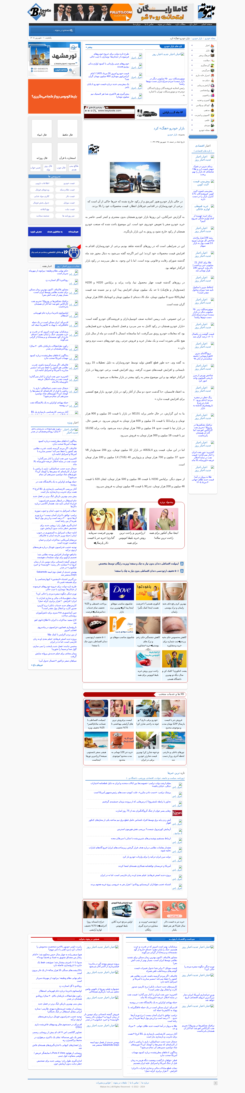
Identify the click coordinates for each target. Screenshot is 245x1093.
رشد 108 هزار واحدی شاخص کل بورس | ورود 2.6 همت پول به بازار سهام (203, 241)
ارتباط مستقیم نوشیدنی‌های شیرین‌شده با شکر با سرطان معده (141, 838)
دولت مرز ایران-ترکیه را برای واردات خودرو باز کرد (147, 856)
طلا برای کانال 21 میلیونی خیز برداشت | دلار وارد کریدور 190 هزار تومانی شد (203, 266)
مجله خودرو (210, 38)
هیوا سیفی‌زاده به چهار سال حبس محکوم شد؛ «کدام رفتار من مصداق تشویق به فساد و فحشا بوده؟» (57, 956)
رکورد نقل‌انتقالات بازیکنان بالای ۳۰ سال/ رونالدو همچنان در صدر (49, 347)
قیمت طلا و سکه (67, 190)
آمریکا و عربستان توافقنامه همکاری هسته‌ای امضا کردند (144, 866)
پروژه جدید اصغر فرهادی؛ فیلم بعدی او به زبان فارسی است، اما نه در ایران (135, 875)
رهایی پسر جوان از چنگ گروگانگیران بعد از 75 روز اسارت (143, 810)
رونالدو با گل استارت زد (57, 280)
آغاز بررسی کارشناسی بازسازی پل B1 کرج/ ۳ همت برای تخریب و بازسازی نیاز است (55, 490)
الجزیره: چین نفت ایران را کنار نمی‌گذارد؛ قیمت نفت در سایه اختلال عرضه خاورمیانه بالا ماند (203, 456)
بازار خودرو (197, 38)
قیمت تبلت (69, 209)
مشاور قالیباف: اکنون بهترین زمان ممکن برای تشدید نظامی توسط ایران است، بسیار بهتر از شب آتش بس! (48, 292)
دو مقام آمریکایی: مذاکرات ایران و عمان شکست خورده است (58, 541)
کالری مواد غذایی (41, 196)
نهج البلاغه (44, 209)
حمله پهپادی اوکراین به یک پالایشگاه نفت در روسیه (153, 1002)
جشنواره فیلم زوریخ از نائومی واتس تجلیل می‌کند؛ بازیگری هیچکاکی (102, 990)
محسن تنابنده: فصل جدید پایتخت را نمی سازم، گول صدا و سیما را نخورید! (55, 647)
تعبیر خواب (35, 167)
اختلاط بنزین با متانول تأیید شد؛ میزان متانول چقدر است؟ (202, 290)
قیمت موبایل (69, 203)
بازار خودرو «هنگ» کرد (169, 128)
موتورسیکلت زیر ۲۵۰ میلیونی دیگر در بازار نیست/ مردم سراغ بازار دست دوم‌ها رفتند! (165, 81)
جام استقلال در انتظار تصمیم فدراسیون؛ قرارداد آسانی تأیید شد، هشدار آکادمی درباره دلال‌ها (56, 503)
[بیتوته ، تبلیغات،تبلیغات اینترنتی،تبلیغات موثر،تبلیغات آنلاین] (109, 112)
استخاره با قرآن (67, 158)
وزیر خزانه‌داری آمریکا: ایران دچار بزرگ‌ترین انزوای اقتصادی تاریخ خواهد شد (198, 997)
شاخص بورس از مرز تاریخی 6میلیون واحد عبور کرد (203, 378)
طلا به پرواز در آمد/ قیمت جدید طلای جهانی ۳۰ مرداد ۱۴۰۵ (203, 480)
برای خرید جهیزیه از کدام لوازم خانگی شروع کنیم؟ (203, 218)
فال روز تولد (48, 168)
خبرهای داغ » (37, 665)
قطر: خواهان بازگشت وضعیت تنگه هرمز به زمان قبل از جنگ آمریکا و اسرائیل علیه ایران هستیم (154, 1061)
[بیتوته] (39, 19)
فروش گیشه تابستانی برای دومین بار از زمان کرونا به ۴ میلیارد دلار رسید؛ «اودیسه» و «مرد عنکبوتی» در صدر (55, 564)
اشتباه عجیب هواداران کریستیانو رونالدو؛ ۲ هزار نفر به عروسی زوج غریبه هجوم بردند (131, 884)
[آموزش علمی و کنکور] (123, 19)
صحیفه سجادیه (42, 216)
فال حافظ (67, 134)
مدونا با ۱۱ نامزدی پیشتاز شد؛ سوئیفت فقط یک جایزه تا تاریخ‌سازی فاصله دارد (59, 964)
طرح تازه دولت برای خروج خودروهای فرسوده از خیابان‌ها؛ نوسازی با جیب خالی (109, 55)
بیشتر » (89, 47)
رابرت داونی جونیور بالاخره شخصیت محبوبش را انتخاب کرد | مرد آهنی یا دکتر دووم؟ (59, 948)
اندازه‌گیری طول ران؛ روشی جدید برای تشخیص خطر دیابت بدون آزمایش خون (58, 527)
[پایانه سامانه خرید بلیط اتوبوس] (54, 112)
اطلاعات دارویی (42, 183)
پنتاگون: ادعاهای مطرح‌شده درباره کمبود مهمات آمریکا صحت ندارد (49, 356)
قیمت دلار (70, 196)
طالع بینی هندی (73, 168)
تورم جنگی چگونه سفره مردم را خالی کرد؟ (56, 593)
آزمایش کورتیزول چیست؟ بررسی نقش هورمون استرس (144, 829)
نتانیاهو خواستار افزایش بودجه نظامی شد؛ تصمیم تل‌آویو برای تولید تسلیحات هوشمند (57, 556)
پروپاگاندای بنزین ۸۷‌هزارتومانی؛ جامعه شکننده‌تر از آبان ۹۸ (203, 356)
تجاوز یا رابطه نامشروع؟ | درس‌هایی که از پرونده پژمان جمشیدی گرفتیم (136, 801)
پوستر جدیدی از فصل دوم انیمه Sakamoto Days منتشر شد (104, 1043)
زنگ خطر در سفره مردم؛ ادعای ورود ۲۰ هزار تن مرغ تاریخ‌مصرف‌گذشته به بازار (203, 402)
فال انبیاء (42, 134)
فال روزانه (42, 158)
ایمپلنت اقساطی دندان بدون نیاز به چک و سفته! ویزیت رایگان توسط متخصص (139, 563)
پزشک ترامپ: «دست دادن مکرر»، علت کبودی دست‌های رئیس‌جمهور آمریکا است (132, 792)
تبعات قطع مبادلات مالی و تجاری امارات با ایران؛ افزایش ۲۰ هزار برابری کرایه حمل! (57, 599)
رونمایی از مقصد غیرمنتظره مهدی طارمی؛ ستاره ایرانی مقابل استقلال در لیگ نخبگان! (58, 1010)
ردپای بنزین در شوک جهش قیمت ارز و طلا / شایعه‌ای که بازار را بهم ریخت (203, 170)
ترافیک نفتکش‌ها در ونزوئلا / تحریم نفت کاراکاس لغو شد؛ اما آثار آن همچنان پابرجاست (203, 430)
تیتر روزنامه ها (68, 216)
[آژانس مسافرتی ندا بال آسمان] (54, 75)
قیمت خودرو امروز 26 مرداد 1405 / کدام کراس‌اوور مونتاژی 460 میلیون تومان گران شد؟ (108, 76)
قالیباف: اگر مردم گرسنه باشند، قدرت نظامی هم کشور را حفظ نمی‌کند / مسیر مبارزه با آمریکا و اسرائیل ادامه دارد (49, 367)
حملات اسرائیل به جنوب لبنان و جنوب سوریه (56, 510)
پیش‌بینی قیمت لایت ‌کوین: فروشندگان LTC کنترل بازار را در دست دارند (203, 195)
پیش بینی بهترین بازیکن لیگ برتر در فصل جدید (55, 496)
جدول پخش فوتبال (41, 203)
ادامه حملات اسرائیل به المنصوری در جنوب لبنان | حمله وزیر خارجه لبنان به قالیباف (57, 534)
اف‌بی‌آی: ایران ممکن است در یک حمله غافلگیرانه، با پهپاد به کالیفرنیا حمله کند (49, 323)
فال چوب (61, 167)
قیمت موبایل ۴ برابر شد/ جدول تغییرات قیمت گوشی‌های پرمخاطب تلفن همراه (155, 969)
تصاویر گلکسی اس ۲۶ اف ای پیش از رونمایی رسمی (57, 1032)
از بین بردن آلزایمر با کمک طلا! (62, 634)
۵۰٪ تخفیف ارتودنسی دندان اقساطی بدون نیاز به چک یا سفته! (146, 570)
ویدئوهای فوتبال (42, 190)
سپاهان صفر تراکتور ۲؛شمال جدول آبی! (58, 660)
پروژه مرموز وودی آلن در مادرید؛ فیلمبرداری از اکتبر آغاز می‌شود (103, 965)
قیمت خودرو (69, 183)
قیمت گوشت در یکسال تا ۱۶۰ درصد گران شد (203, 335)
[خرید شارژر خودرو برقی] (161, 112)
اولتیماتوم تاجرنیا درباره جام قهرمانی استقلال (60, 991)
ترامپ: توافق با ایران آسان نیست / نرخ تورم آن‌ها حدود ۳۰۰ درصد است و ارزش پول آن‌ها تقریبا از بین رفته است (56, 518)
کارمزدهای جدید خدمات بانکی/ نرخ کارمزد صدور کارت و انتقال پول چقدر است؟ (57, 607)
